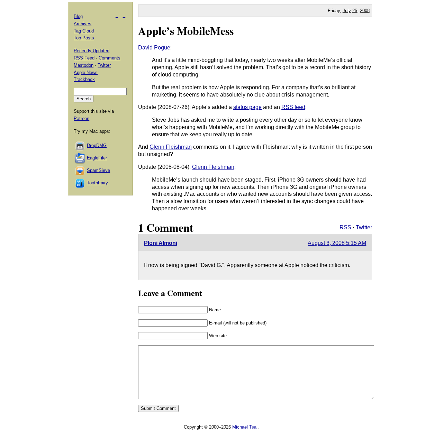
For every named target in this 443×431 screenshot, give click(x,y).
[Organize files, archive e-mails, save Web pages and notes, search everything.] (80, 158)
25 (354, 10)
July (347, 10)
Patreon (81, 118)
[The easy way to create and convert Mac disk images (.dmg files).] (80, 145)
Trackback (84, 79)
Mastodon (83, 65)
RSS (345, 227)
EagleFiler (97, 158)
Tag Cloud (84, 31)
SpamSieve (98, 170)
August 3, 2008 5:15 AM (337, 243)
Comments (109, 58)
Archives (82, 23)
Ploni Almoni (160, 243)
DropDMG (97, 145)
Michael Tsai (244, 427)
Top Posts (84, 37)
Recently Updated (91, 50)
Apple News (86, 72)
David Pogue (154, 48)
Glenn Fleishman (171, 147)
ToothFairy (97, 182)
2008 (365, 10)
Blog (78, 16)
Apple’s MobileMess (186, 30)
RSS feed (293, 107)
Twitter (364, 227)
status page (247, 107)
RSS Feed (84, 58)
